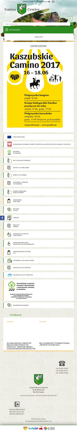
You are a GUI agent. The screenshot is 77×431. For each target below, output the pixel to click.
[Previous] (4, 334)
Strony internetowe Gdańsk (34, 421)
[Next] (72, 334)
